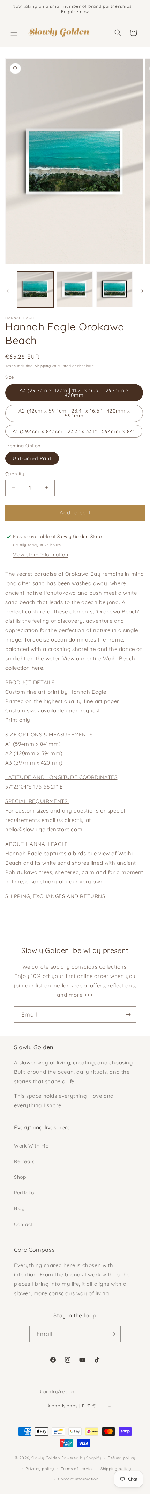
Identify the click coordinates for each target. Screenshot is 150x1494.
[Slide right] (142, 291)
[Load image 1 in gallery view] (35, 289)
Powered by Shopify (81, 1457)
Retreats (24, 1161)
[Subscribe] (128, 1014)
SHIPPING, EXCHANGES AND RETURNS (55, 896)
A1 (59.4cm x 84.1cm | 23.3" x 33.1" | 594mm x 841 (74, 431)
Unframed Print (32, 458)
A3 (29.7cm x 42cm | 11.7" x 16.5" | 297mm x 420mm (74, 392)
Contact (23, 1224)
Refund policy (121, 1457)
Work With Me (31, 1146)
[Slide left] (7, 291)
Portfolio (24, 1193)
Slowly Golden (45, 1457)
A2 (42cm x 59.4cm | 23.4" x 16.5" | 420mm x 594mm (74, 413)
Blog (19, 1208)
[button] (14, 32)
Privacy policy (39, 1468)
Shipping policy (115, 1468)
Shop (20, 1177)
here (37, 667)
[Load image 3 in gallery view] (114, 289)
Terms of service (77, 1468)
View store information (40, 555)
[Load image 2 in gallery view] (75, 289)
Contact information (78, 1479)
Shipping (43, 366)
